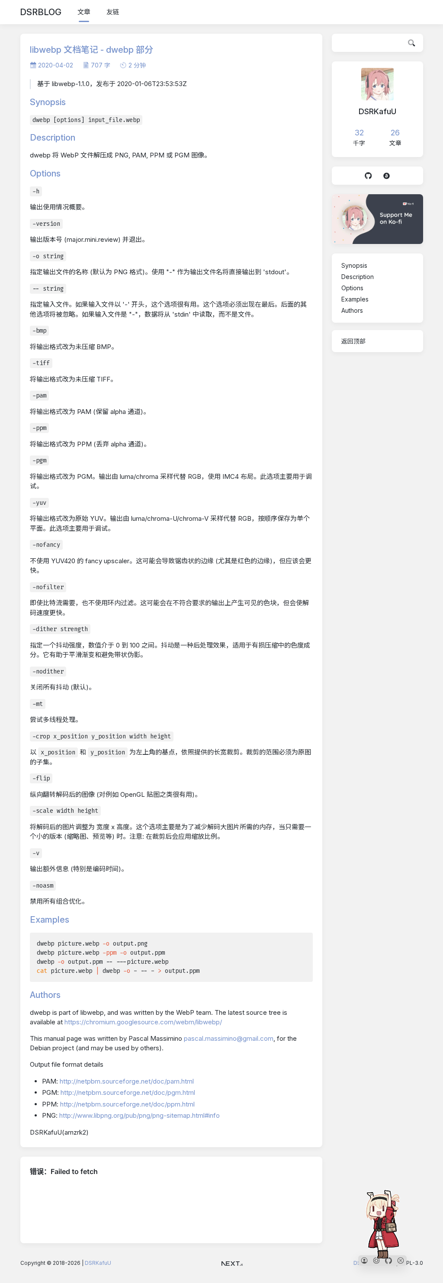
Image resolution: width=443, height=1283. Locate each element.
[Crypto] (386, 176)
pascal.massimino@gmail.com (228, 1038)
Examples (355, 299)
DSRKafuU (98, 1263)
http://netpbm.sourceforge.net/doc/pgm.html (128, 1092)
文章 (83, 12)
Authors (352, 310)
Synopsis (354, 265)
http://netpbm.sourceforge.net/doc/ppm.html (127, 1104)
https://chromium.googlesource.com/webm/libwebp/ (143, 1022)
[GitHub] (368, 176)
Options (352, 288)
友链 (112, 12)
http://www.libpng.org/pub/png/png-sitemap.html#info (139, 1115)
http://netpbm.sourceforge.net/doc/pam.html (127, 1081)
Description (357, 276)
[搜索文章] (412, 43)
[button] (364, 1260)
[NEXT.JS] (232, 1263)
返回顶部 (353, 341)
